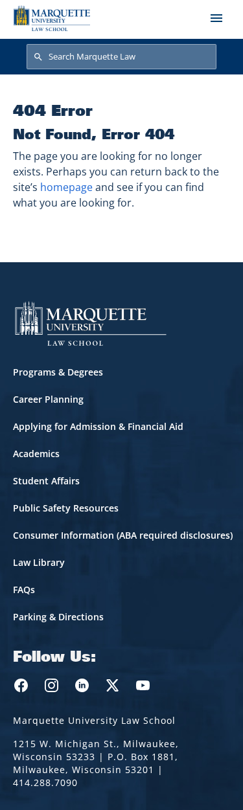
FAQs (24, 589)
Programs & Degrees (58, 372)
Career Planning (48, 399)
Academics (36, 453)
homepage (66, 187)
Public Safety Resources (66, 508)
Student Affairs (46, 481)
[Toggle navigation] (216, 18)
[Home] (52, 18)
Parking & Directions (58, 617)
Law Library (39, 562)
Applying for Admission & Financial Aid (98, 426)
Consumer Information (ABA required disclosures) (123, 535)
